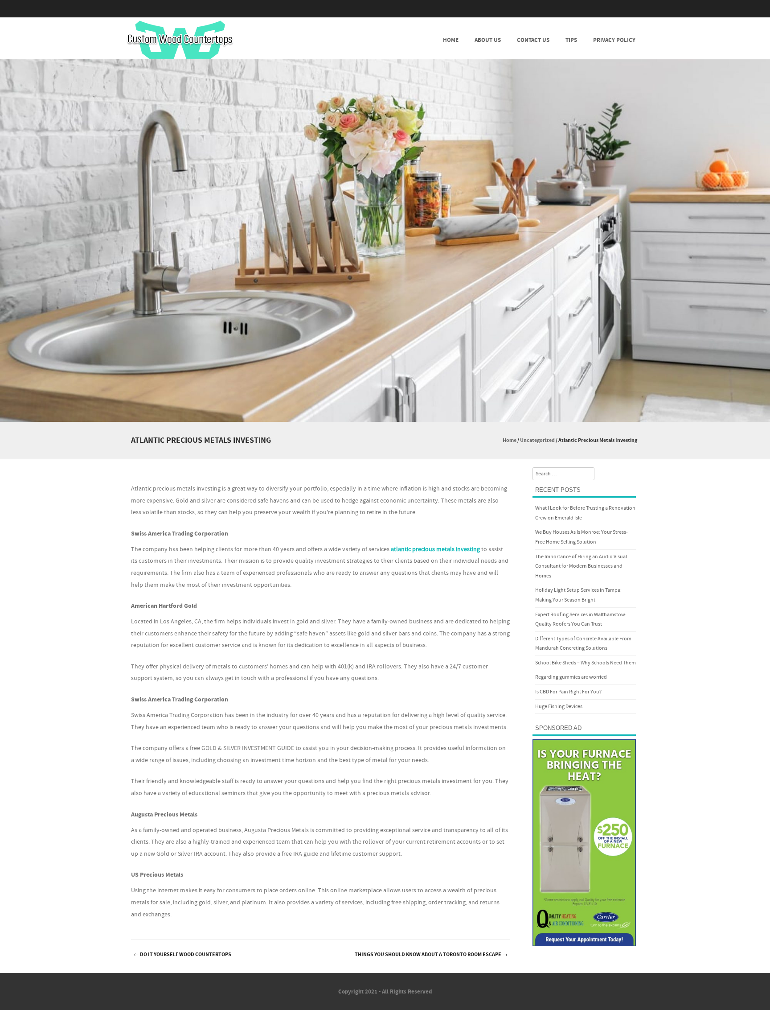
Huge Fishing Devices (558, 706)
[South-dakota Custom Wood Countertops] (180, 40)
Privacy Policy (614, 40)
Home (451, 40)
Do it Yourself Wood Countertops (182, 954)
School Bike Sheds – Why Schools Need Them (585, 663)
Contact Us (533, 40)
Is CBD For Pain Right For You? (568, 691)
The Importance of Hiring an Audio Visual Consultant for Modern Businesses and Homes (581, 566)
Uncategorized (537, 440)
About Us (488, 40)
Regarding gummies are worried (571, 677)
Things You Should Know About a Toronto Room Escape (431, 954)
